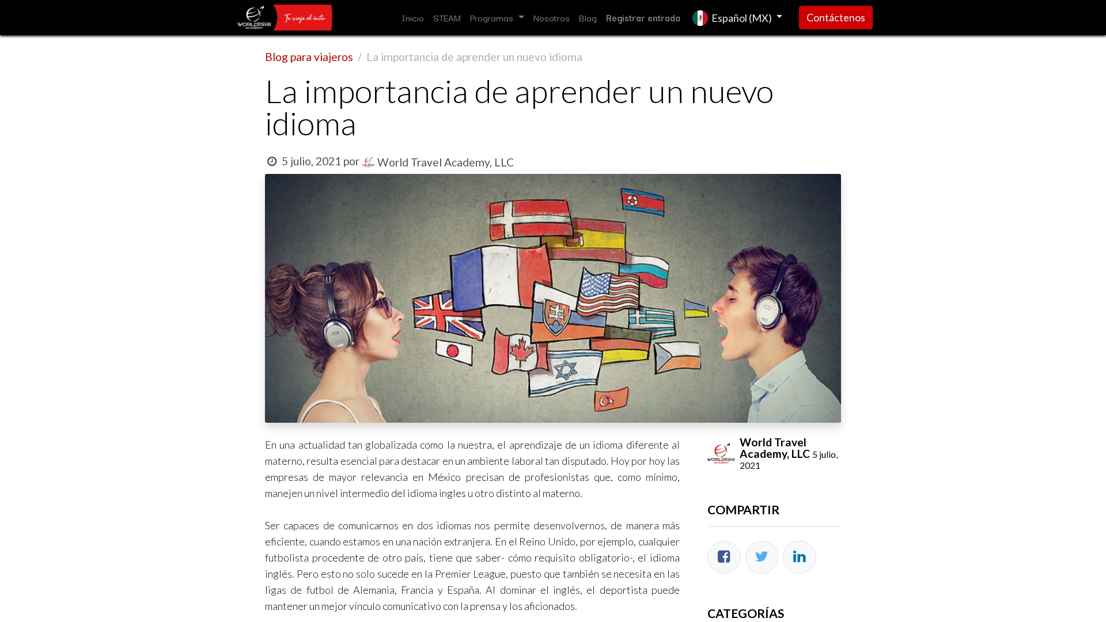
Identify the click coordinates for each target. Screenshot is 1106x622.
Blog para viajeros (309, 56)
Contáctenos (835, 17)
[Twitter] (762, 557)
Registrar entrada (643, 17)
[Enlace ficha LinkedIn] (799, 557)
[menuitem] (413, 17)
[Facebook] (724, 557)
